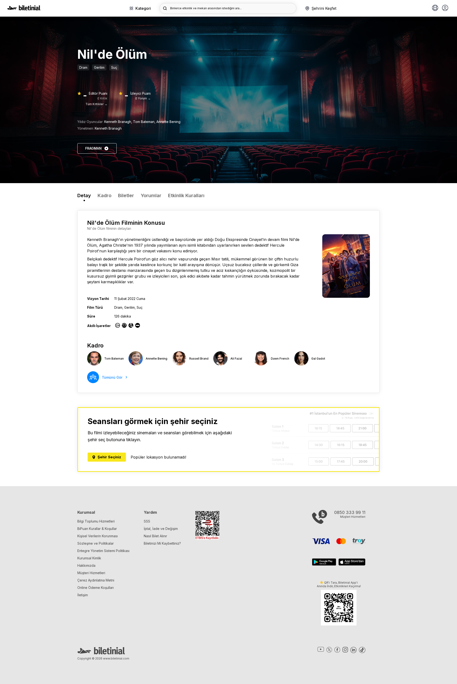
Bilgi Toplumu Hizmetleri (96, 521)
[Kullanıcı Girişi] (445, 8)
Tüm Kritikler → (96, 104)
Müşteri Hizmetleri (91, 573)
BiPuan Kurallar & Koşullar (97, 529)
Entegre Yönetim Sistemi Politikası (103, 551)
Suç (114, 67)
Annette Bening (168, 122)
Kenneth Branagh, (118, 122)
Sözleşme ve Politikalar (95, 543)
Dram (83, 67)
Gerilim (99, 67)
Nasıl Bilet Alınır (155, 536)
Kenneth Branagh (108, 128)
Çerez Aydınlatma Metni (95, 580)
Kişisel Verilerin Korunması (97, 536)
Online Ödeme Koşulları (95, 588)
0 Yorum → (143, 98)
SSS (147, 521)
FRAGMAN (93, 148)
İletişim (82, 595)
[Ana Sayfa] (23, 9)
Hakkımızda (86, 565)
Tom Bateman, (144, 122)
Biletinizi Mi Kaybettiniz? (162, 543)
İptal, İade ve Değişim (161, 529)
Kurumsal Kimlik (89, 558)
